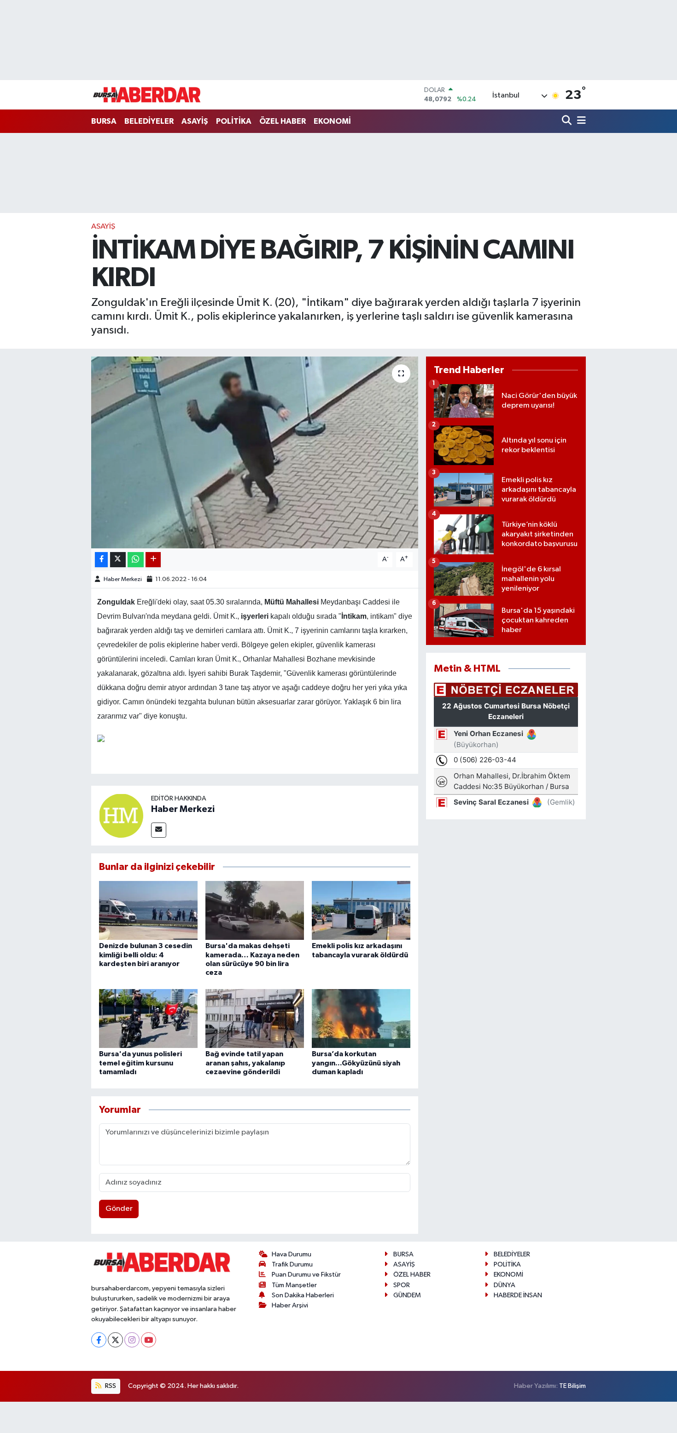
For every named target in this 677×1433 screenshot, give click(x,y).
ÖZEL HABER (282, 121)
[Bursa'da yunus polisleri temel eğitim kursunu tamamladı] (148, 1018)
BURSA (104, 121)
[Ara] (567, 121)
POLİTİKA (233, 121)
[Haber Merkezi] (121, 815)
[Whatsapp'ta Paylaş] (136, 559)
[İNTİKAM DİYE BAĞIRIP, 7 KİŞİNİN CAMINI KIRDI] (255, 452)
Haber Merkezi (123, 579)
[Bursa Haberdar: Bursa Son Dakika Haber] (146, 95)
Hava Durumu (291, 1254)
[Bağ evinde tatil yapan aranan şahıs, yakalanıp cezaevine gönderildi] (254, 1018)
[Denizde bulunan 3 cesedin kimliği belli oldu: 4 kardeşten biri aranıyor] (148, 910)
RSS (110, 1385)
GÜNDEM (407, 1295)
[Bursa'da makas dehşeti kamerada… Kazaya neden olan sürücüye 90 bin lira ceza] (254, 910)
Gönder (119, 1209)
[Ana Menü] (579, 121)
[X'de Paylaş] (118, 559)
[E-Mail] (158, 830)
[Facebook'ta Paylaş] (101, 559)
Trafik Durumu (292, 1264)
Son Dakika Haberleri (303, 1295)
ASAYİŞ (194, 121)
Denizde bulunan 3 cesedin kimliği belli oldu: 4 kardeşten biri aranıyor (145, 954)
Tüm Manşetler (294, 1285)
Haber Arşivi (290, 1305)
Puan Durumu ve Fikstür (306, 1274)
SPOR (401, 1285)
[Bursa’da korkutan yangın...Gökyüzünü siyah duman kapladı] (361, 1018)
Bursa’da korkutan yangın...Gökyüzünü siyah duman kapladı (356, 1062)
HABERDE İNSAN (518, 1295)
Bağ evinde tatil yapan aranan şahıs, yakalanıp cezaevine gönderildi (245, 1062)
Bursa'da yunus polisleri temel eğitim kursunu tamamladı (140, 1062)
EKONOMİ (332, 121)
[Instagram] (132, 1339)
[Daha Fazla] (153, 559)
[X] (115, 1339)
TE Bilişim (572, 1385)
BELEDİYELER (149, 121)
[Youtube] (148, 1339)
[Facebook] (98, 1339)
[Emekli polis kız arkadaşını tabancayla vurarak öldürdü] (361, 910)
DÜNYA (504, 1285)
